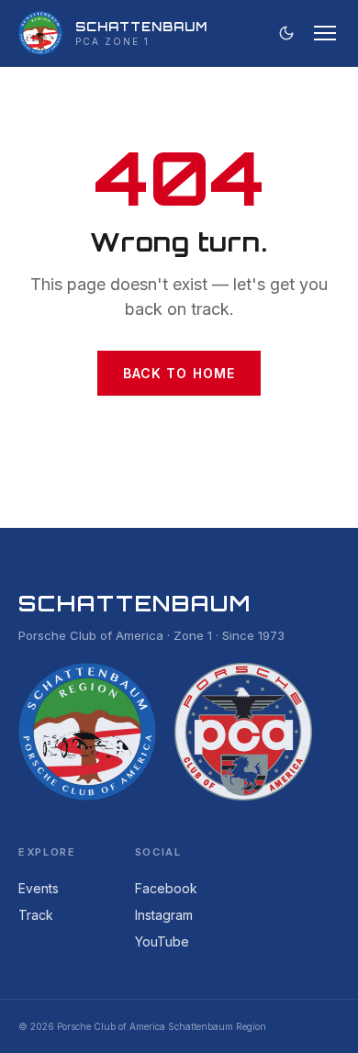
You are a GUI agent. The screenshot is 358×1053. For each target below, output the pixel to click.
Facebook (166, 888)
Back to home (179, 373)
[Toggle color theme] (286, 33)
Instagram (164, 915)
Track (35, 915)
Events (38, 888)
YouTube (162, 941)
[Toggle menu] (325, 33)
